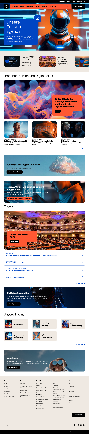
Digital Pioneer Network (74, 396)
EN (84, 1)
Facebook (75, 425)
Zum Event (14, 241)
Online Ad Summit (24, 392)
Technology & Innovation (10, 393)
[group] (19, 61)
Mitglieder (71, 386)
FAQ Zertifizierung (40, 405)
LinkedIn (84, 425)
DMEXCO (22, 383)
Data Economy (7, 383)
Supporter (79, 1)
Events (22, 381)
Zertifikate (39, 381)
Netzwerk (71, 391)
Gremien (71, 383)
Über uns (72, 381)
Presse (73, 1)
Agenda (9, 38)
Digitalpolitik (7, 386)
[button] (7, 61)
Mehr (57, 111)
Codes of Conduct (40, 396)
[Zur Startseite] (6, 6)
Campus (55, 381)
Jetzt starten (78, 6)
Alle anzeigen (80, 149)
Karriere (71, 402)
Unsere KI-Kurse (40, 408)
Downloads (62, 1)
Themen (6, 381)
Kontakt (68, 1)
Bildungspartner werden (42, 399)
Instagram (78, 425)
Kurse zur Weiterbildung (42, 387)
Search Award (23, 390)
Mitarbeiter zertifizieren (42, 390)
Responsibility (7, 391)
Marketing (6, 388)
